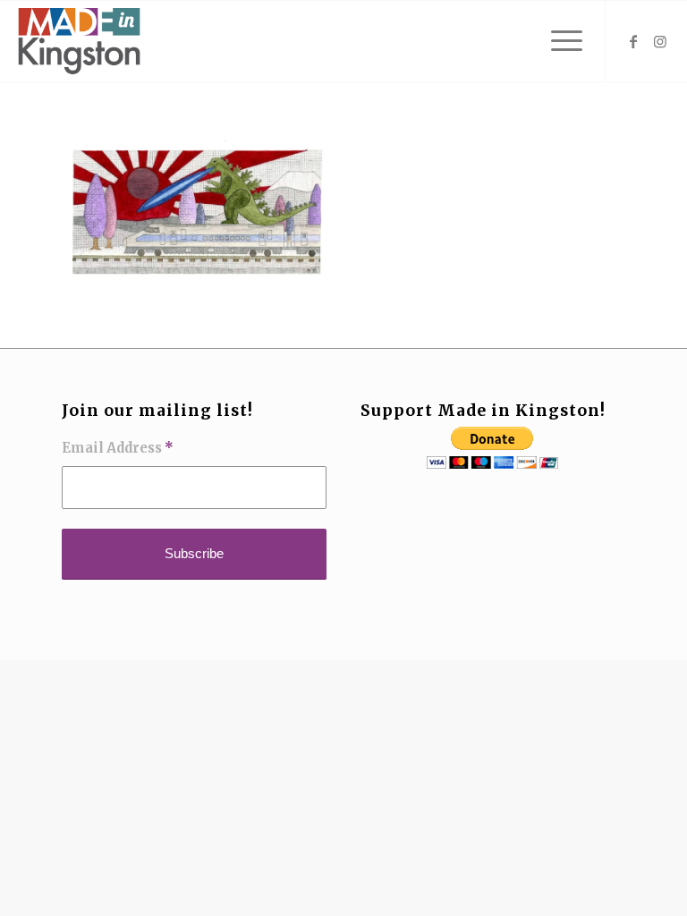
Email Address (118, 448)
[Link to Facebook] (633, 41)
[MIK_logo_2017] (78, 41)
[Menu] (557, 41)
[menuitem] (557, 41)
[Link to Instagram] (660, 41)
